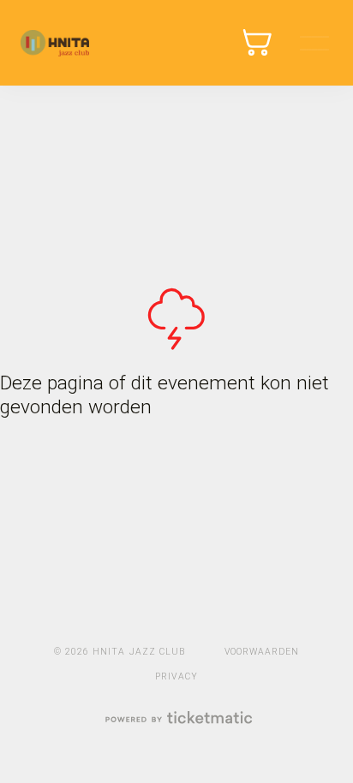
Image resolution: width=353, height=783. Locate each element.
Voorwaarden (262, 651)
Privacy (176, 676)
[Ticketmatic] (177, 719)
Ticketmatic (55, 43)
